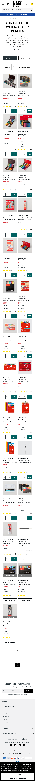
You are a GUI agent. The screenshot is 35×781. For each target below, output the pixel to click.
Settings (17, 775)
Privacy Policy (24, 770)
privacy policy (14, 694)
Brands (5, 719)
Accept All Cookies (17, 778)
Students (5, 722)
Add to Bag (14, 111)
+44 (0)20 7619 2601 (25, 753)
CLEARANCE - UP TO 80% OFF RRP (17, 14)
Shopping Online (8, 707)
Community (6, 728)
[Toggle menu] (2, 3)
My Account (6, 711)
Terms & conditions (21, 694)
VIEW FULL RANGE (25, 558)
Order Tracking (7, 714)
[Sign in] (27, 3)
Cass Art (4, 701)
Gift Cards (6, 716)
